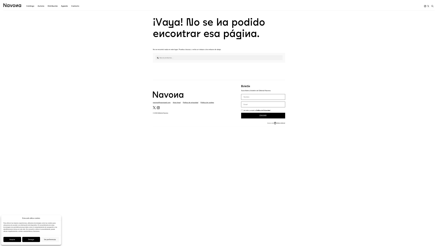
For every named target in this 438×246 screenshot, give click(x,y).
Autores (41, 6)
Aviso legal (177, 102)
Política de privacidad (190, 102)
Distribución (53, 6)
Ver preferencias (50, 239)
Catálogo (30, 6)
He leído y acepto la (257, 110)
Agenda (64, 6)
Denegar (31, 239)
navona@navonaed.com (162, 102)
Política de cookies (207, 102)
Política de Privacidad (263, 110)
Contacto (75, 6)
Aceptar (12, 239)
